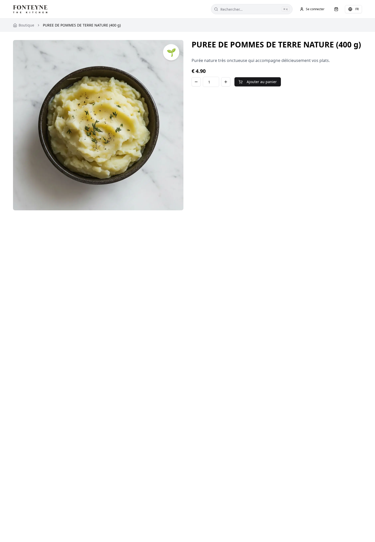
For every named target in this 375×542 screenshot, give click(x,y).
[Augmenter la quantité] (225, 81)
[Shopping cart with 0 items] (336, 9)
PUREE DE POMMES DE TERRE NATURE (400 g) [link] (82, 25)
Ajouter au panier (262, 81)
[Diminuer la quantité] (196, 81)
